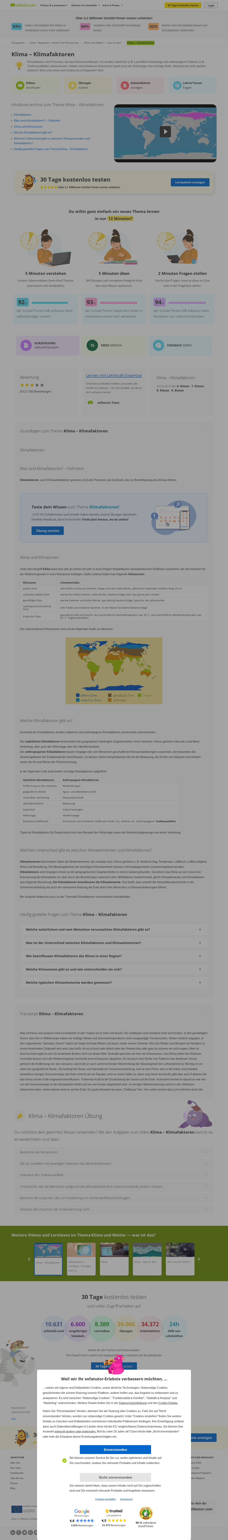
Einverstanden (115, 1449)
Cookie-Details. (168, 1403)
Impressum (126, 1499)
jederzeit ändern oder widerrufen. (75, 1431)
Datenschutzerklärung (133, 1403)
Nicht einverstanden (115, 1477)
